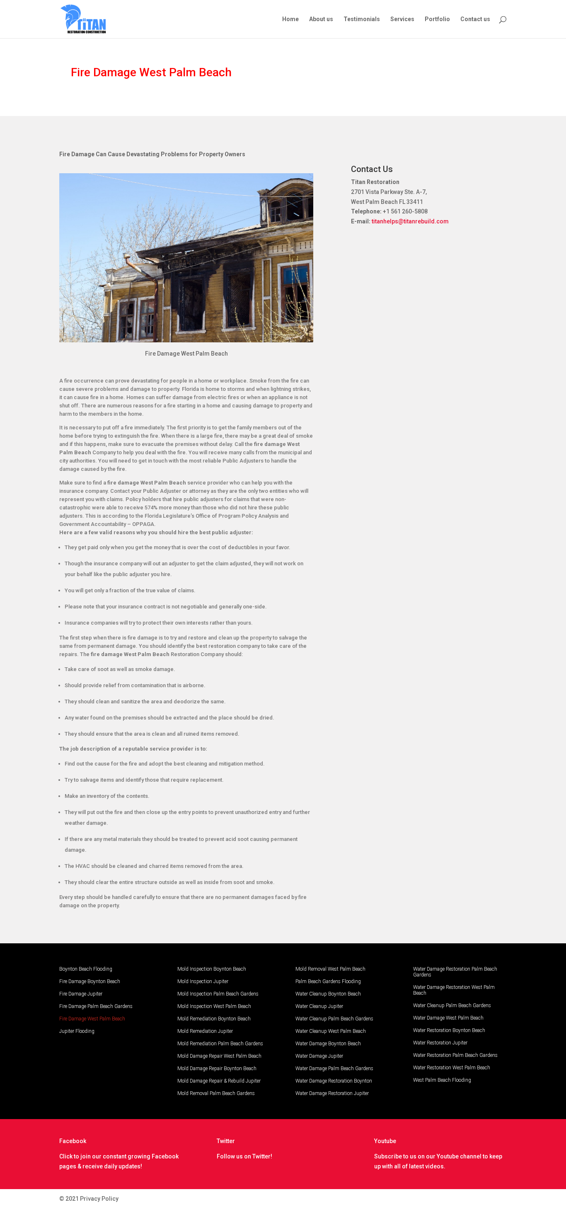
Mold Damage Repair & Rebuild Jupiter (219, 1081)
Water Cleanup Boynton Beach (328, 994)
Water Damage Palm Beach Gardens (334, 1068)
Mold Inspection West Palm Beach (214, 1006)
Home (290, 19)
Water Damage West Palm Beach (448, 1018)
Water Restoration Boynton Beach (449, 1030)
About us (321, 19)
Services (402, 19)
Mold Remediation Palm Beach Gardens (220, 1044)
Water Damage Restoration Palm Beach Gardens (455, 972)
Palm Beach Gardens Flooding (328, 981)
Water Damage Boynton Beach (328, 1044)
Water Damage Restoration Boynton (333, 1081)
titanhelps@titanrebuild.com (410, 221)
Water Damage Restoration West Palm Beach (454, 990)
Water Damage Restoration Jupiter (332, 1093)
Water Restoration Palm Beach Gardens (455, 1055)
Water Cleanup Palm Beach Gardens (334, 1019)
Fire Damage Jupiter (80, 994)
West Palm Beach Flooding (442, 1080)
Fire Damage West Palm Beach (92, 1019)
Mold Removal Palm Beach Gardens (216, 1093)
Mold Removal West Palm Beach (330, 969)
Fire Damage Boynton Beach (89, 981)
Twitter (226, 1141)
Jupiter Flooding (76, 1031)
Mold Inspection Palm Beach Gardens (218, 994)
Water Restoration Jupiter (440, 1043)
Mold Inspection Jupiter (202, 981)
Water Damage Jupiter (319, 1056)
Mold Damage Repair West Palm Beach (219, 1056)
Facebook (72, 1141)
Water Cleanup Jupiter (319, 1006)
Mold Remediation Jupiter (205, 1031)
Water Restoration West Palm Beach (451, 1068)
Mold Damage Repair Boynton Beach (216, 1068)
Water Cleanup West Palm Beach (330, 1031)
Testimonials (361, 19)
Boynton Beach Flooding (85, 969)
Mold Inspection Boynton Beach (211, 969)
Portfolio (437, 19)
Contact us (475, 19)
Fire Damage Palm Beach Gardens (96, 1006)
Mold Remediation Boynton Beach (214, 1019)
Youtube (385, 1141)
